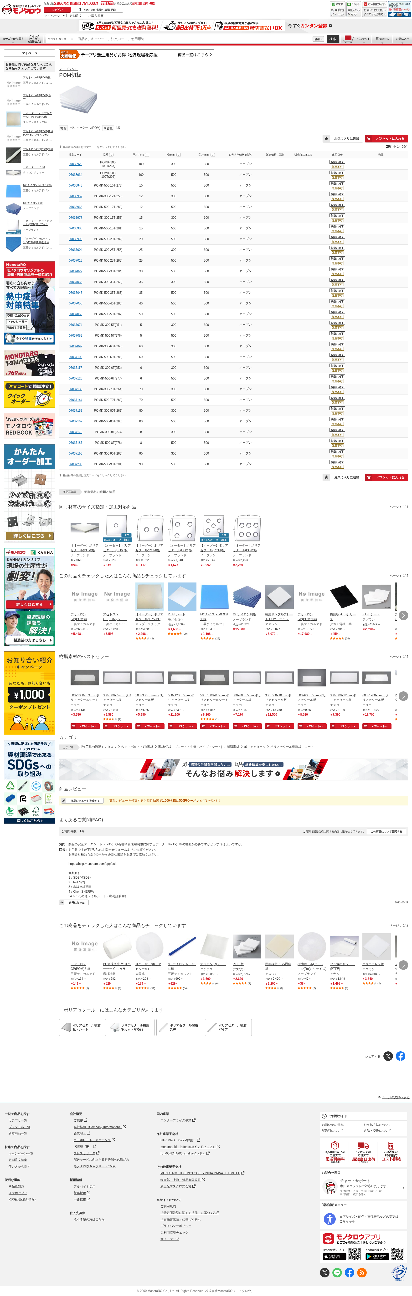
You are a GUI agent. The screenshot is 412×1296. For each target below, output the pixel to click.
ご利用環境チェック (174, 1232)
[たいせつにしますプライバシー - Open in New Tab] (399, 1273)
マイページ (52, 15)
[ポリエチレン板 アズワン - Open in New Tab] (376, 947)
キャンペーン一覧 (21, 1153)
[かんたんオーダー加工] (29, 541)
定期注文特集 (18, 1160)
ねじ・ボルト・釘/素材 (137, 747)
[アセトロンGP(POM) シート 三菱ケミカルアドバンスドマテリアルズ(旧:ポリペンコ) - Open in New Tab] (117, 597)
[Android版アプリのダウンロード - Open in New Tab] (385, 1254)
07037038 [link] (75, 282)
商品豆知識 (16, 1186)
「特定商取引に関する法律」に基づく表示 (189, 1213)
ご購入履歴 (95, 15)
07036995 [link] (75, 239)
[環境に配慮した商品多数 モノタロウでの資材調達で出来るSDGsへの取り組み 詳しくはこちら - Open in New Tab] (29, 822)
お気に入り (402, 38)
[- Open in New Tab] (335, 1152)
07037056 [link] (75, 303)
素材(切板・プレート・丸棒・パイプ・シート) (190, 747)
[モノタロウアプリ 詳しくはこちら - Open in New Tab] (363, 1238)
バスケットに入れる (390, 138)
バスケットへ (88, 726)
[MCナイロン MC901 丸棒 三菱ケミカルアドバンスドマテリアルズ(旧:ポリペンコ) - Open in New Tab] (182, 947)
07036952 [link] (75, 196)
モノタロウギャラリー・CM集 (95, 1166)
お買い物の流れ (333, 1125)
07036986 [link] (75, 228)
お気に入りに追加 (346, 138)
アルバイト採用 (84, 1186)
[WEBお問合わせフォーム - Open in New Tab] (337, 9)
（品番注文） (34, 39)
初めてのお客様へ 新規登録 (99, 9)
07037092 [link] (75, 346)
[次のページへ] (403, 615)
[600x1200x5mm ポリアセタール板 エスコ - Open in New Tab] (376, 678)
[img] (22, 9)
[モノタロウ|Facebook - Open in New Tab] (349, 1276)
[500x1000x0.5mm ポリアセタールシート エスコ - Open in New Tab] (214, 678)
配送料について (333, 1130)
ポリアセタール (255, 747)
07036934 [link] (75, 175)
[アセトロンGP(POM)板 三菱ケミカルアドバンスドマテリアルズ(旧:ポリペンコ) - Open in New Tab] (85, 597)
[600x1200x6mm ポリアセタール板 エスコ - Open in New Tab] (182, 678)
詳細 (317, 39)
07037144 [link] (75, 400)
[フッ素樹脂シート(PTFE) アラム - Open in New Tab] (344, 947)
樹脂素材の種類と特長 (99, 492)
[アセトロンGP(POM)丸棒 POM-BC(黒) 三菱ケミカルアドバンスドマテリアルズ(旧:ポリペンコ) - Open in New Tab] (85, 947)
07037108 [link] (75, 357)
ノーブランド (68, 69)
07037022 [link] (75, 271)
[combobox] (194, 39)
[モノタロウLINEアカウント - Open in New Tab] (337, 1276)
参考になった (77, 902)
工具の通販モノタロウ (101, 747)
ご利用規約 (168, 1206)
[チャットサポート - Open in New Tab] (353, 9)
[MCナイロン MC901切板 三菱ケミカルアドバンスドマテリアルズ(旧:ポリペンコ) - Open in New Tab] (214, 597)
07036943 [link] (75, 185)
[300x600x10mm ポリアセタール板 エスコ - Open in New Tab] (279, 678)
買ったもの (382, 38)
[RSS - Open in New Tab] (362, 1276)
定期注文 (76, 15)
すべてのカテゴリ (58, 38)
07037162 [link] (75, 421)
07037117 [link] (75, 368)
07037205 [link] (75, 464)
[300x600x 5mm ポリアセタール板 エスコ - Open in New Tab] (247, 678)
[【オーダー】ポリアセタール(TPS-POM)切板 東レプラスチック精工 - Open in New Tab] (149, 597)
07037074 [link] (75, 325)
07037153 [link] (75, 410)
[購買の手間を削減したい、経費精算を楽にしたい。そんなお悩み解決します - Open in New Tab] (233, 769)
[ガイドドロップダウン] (374, 12)
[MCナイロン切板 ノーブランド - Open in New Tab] (247, 597)
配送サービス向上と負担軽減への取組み (101, 1159)
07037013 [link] (75, 260)
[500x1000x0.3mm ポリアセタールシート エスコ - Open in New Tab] (85, 678)
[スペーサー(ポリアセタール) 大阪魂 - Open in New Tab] (149, 947)
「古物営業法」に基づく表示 (180, 1219)
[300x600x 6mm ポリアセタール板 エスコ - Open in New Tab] (312, 678)
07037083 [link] (75, 335)
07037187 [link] (75, 443)
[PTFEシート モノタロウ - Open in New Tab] (182, 597)
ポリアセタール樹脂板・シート (292, 747)
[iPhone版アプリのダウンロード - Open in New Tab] (342, 1254)
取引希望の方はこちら (89, 1219)
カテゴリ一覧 (18, 1120)
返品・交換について (377, 1130)
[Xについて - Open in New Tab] (325, 1276)
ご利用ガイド (338, 1116)
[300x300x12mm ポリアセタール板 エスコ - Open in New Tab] (344, 678)
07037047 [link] (75, 292)
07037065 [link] (75, 314)
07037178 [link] (75, 432)
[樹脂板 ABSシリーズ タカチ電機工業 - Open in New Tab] (344, 597)
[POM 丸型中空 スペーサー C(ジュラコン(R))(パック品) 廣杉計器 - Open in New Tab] (117, 947)
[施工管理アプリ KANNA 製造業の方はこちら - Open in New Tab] (29, 645)
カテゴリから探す (13, 38)
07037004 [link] (75, 250)
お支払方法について (377, 1125)
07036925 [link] (75, 164)
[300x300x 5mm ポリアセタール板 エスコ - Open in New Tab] (117, 678)
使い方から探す (19, 1166)
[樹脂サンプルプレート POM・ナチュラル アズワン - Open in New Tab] (279, 597)
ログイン (57, 9)
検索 (333, 39)
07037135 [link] (75, 389)
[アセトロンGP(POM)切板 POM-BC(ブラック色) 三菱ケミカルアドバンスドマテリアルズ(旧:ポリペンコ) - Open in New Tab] (312, 597)
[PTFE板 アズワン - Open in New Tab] (247, 947)
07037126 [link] (75, 378)
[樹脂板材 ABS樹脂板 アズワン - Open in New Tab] (279, 947)
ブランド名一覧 (19, 1127)
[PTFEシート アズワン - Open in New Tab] (376, 597)
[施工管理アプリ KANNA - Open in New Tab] (29, 609)
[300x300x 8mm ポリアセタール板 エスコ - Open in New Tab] (149, 678)
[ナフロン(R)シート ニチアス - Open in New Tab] (214, 947)
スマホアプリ (18, 1193)
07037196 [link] (75, 453)
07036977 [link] (75, 217)
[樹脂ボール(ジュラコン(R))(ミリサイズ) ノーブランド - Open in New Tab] (312, 947)
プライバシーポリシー (175, 1226)
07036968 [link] (75, 207)
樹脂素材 (233, 747)
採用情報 (76, 1180)
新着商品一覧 (18, 1133)
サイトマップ (169, 1239)
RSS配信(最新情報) (22, 1199)
